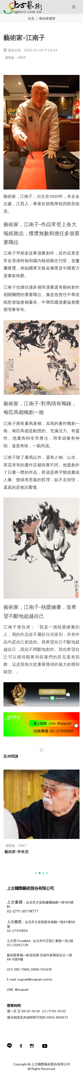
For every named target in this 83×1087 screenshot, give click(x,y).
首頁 (31, 18)
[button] (36, 873)
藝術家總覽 (47, 18)
